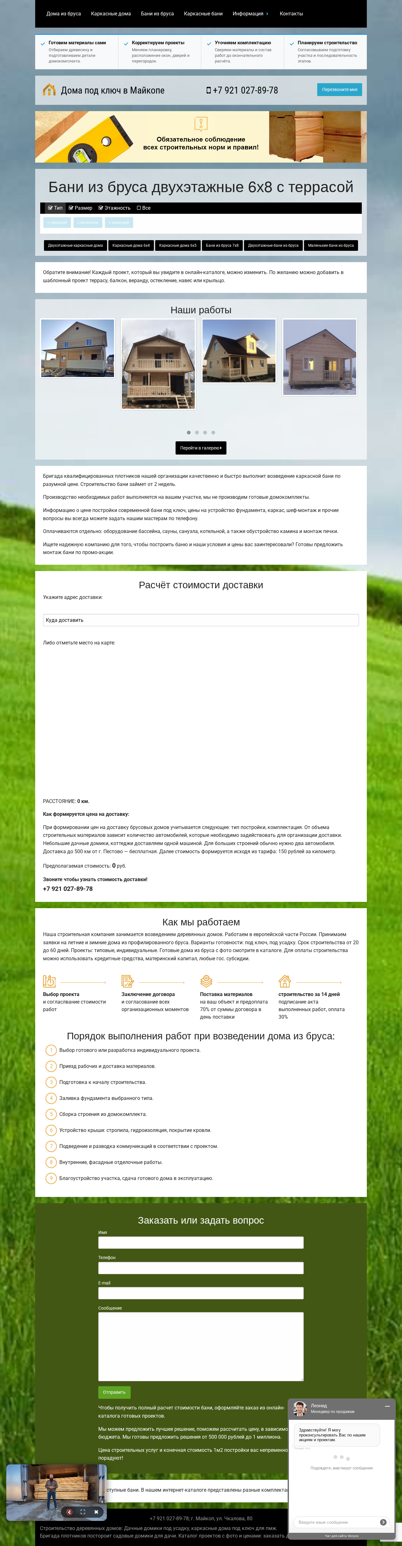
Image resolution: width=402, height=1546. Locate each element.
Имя (102, 1232)
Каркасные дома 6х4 (131, 245)
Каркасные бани (203, 14)
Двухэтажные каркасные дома (75, 245)
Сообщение (110, 1308)
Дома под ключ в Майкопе (112, 90)
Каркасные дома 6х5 (178, 245)
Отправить (114, 1392)
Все (145, 208)
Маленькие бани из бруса (331, 245)
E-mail (104, 1282)
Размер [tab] (82, 208)
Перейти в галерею (200, 448)
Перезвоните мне (339, 89)
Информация (248, 14)
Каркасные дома (111, 14)
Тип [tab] (57, 208)
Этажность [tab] (117, 208)
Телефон (107, 1257)
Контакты (291, 14)
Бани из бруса (157, 14)
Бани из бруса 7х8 (222, 245)
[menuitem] (63, 14)
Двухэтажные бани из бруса (273, 245)
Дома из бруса (63, 14)
